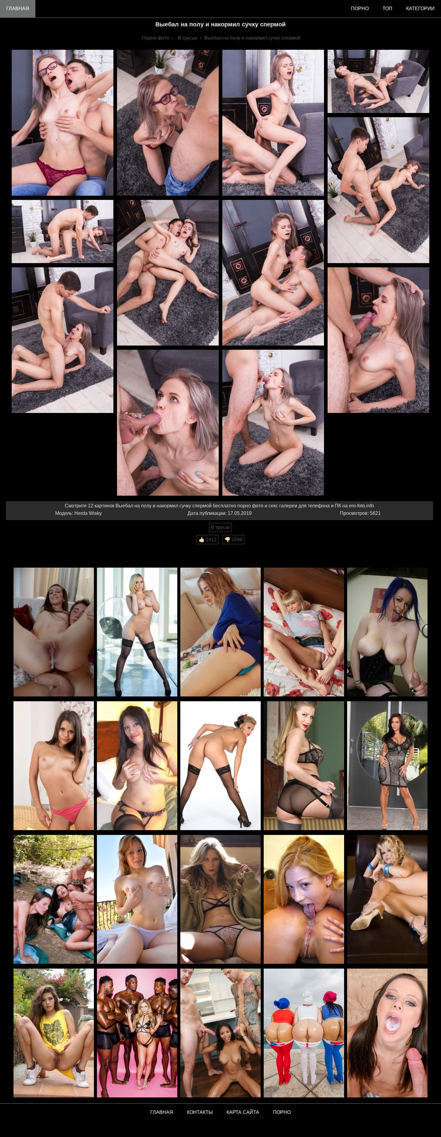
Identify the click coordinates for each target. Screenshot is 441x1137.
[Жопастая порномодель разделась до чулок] (137, 632)
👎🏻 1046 (233, 539)
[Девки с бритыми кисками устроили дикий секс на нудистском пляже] (54, 899)
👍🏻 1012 (208, 539)
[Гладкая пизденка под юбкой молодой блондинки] (304, 632)
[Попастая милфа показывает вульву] (387, 899)
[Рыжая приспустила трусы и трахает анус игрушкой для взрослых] (137, 899)
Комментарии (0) (28, 548)
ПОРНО (282, 1112)
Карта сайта (242, 1112)
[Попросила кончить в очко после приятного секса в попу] (54, 632)
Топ (387, 8)
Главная (17, 8)
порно (360, 8)
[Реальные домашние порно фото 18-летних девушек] (54, 1033)
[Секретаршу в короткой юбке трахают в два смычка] (220, 632)
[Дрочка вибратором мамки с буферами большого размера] (387, 766)
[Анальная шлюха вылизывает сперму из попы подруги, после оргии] (304, 899)
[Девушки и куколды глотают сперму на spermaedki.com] (387, 1033)
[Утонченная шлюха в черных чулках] (220, 766)
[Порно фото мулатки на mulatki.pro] (220, 1033)
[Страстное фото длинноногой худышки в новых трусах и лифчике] (220, 899)
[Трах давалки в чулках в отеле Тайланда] (137, 766)
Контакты (200, 1112)
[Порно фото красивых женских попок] (304, 1033)
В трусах (220, 527)
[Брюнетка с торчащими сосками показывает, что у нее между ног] (54, 766)
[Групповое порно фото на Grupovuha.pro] (137, 1033)
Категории (420, 8)
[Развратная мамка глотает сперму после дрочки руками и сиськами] (387, 632)
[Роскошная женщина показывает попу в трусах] (304, 766)
